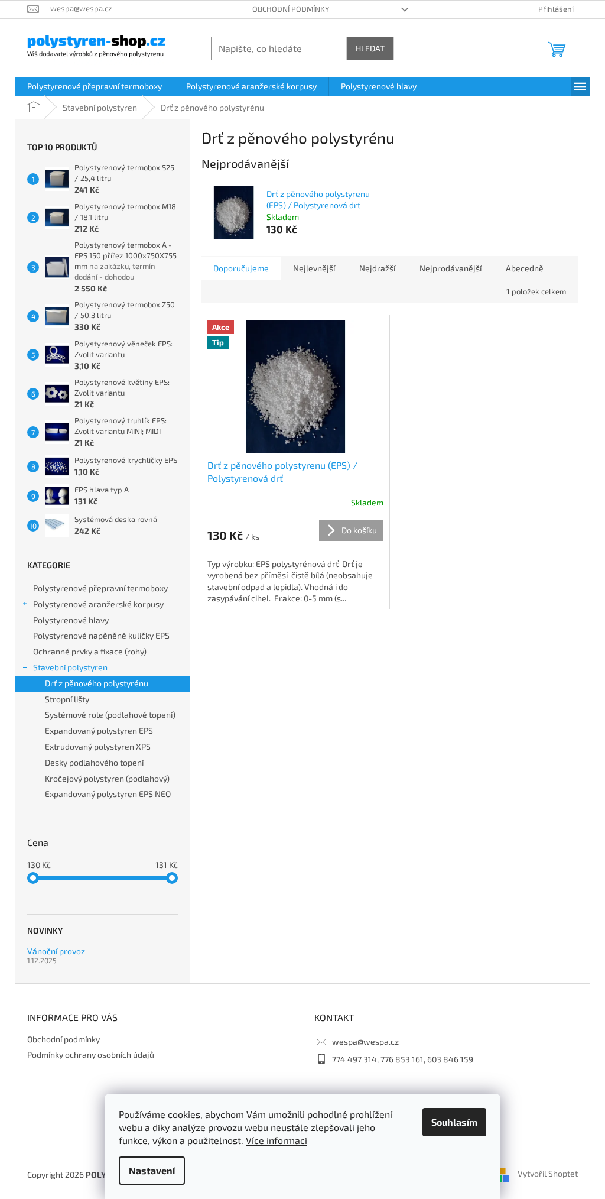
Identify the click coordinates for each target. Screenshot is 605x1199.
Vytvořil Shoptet (548, 1173)
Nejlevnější (314, 268)
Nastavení (152, 1170)
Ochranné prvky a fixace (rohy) (90, 651)
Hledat (370, 48)
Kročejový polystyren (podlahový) (107, 778)
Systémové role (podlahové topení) (110, 714)
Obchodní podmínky (290, 9)
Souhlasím (454, 1121)
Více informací (276, 1140)
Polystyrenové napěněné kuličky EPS (101, 635)
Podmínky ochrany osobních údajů (90, 1054)
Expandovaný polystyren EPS (99, 730)
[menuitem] (94, 86)
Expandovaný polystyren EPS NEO (108, 794)
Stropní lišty (67, 699)
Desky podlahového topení (94, 762)
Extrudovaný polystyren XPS (98, 746)
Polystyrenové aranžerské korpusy (98, 604)
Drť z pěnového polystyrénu (96, 683)
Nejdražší (377, 268)
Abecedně (525, 268)
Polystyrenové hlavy (71, 620)
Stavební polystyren (70, 667)
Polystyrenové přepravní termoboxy (100, 588)
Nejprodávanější (450, 268)
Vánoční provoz (56, 951)
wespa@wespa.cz (365, 1041)
